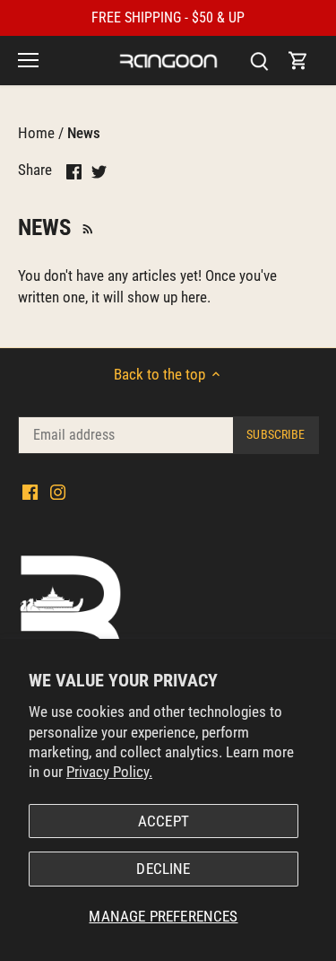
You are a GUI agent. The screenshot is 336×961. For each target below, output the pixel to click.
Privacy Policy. (109, 772)
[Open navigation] (28, 60)
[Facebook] (30, 491)
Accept (163, 821)
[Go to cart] (298, 60)
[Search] (259, 60)
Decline (163, 869)
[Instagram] (57, 491)
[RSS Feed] (85, 227)
